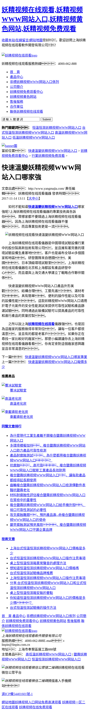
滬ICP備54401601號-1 (17, 694)
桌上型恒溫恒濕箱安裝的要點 (31, 593)
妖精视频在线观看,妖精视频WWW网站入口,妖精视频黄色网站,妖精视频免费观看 (42, 19)
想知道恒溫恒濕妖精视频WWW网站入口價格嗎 (44, 568)
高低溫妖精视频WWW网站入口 (48, 654)
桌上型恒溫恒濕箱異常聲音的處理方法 (38, 563)
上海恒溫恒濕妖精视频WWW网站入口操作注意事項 (47, 578)
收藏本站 (8, 40)
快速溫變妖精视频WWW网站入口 (52, 151)
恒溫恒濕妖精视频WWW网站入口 (56, 127)
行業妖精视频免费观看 (48, 155)
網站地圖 (36, 40)
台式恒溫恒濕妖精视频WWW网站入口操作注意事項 (47, 558)
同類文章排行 (12, 426)
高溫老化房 (18, 403)
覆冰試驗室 (18, 390)
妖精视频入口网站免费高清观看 (38, 702)
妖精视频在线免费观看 (35, 707)
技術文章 (8, 539)
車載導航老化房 (21, 417)
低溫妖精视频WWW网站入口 (33, 137)
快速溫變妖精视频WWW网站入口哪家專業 (56, 357)
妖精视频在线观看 (41, 324)
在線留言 (22, 40)
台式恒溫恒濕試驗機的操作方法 (33, 607)
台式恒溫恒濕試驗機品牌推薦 (31, 573)
